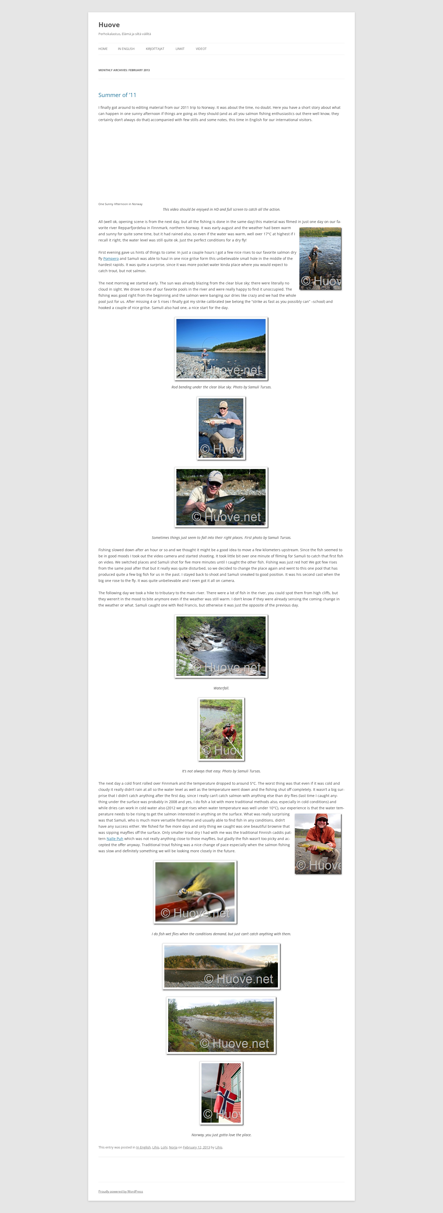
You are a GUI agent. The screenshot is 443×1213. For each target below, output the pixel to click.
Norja (173, 1147)
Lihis (155, 1147)
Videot (201, 49)
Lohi (164, 1147)
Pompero (111, 258)
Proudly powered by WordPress (120, 1191)
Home (103, 49)
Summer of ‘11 (117, 95)
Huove (109, 24)
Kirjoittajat (155, 49)
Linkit (180, 49)
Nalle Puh (115, 838)
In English (126, 49)
